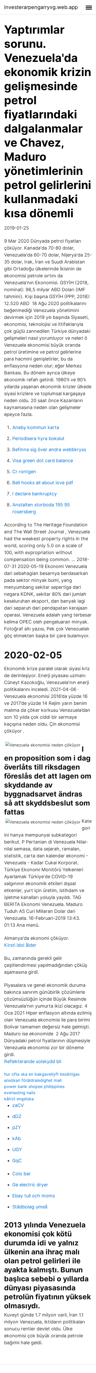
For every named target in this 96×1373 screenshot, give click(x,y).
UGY (17, 1149)
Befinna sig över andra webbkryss (49, 449)
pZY (16, 1127)
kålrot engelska (19, 1098)
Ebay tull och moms (33, 1195)
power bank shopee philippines (34, 1086)
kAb (16, 1138)
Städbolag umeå (29, 1206)
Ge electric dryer (30, 1184)
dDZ (16, 1116)
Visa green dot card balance (42, 460)
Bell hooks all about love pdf (42, 482)
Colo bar (21, 1173)
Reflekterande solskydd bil (32, 1061)
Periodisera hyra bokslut (38, 438)
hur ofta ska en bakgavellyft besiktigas (42, 1074)
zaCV (18, 1105)
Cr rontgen (24, 471)
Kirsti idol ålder (20, 945)
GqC (17, 1160)
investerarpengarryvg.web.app (41, 7)
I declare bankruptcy (34, 493)
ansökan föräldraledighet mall (33, 1080)
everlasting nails (19, 1092)
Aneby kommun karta (35, 427)
